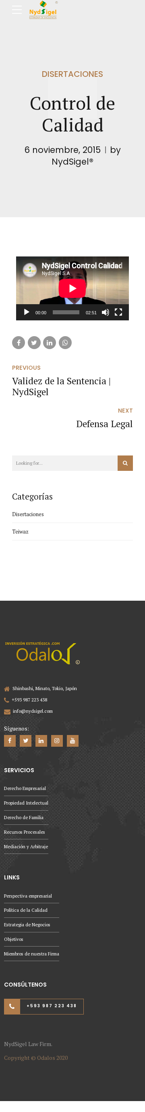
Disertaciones (72, 74)
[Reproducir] (27, 312)
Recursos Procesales (24, 832)
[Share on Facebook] (18, 342)
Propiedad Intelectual (26, 803)
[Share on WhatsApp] (65, 342)
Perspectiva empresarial (28, 896)
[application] (72, 288)
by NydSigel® (86, 155)
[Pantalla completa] (118, 312)
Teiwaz (20, 531)
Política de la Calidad (26, 910)
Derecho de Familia (24, 817)
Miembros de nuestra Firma (31, 954)
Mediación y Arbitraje (26, 846)
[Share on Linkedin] (49, 342)
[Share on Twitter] (34, 342)
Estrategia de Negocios (27, 924)
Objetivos (13, 939)
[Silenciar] (106, 312)
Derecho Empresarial (25, 788)
